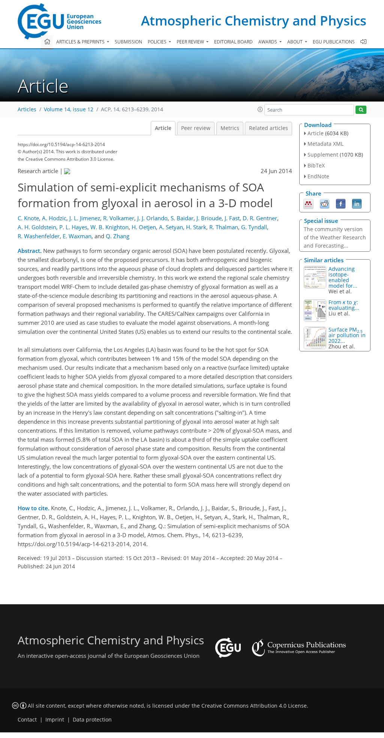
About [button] (295, 42)
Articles (27, 109)
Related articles (268, 128)
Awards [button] (268, 42)
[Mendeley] (308, 203)
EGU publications (334, 42)
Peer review (195, 128)
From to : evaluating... (343, 305)
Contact (27, 719)
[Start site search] (361, 110)
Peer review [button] (191, 42)
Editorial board (233, 42)
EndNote (318, 176)
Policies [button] (158, 42)
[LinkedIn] (357, 203)
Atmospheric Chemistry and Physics (253, 20)
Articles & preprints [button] (81, 42)
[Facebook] (341, 203)
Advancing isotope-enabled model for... (342, 277)
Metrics (229, 128)
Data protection (92, 719)
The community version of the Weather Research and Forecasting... (335, 237)
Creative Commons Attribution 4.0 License (254, 705)
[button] (260, 109)
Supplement (323, 154)
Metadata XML (326, 143)
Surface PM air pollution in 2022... (347, 335)
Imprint (54, 719)
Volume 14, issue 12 (68, 109)
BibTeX (316, 165)
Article (163, 128)
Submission (128, 42)
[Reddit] (325, 203)
